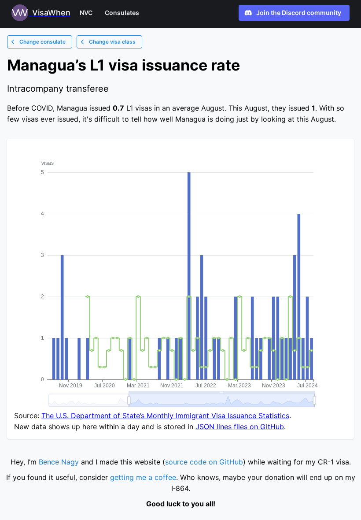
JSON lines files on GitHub (239, 426)
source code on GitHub (204, 461)
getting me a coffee (143, 477)
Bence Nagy (59, 461)
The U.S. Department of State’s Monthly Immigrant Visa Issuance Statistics (165, 415)
